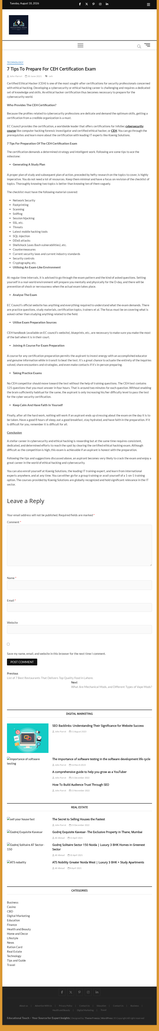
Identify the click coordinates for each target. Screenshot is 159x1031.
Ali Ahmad (59, 838)
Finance (12, 924)
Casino (11, 907)
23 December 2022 (80, 825)
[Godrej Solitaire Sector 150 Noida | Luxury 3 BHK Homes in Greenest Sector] (27, 847)
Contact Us (84, 1005)
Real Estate (14, 951)
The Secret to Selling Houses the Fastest (78, 819)
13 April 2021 (76, 838)
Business (12, 902)
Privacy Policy (65, 1005)
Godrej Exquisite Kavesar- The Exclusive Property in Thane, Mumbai (97, 832)
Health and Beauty (19, 929)
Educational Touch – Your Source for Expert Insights (38, 1018)
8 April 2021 (76, 868)
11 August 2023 (78, 731)
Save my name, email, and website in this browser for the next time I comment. (56, 653)
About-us (23, 1005)
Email (11, 600)
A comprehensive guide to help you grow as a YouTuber (89, 772)
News (10, 942)
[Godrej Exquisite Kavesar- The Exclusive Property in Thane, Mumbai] (27, 832)
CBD (10, 911)
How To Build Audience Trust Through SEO (80, 784)
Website (12, 622)
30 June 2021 (34, 76)
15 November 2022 (80, 790)
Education (13, 920)
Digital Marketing (18, 915)
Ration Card (14, 947)
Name (11, 578)
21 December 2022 (80, 777)
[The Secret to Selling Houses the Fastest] (27, 819)
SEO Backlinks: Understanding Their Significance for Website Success (98, 726)
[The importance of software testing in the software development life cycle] (27, 761)
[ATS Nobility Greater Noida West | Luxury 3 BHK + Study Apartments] (27, 862)
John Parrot (15, 76)
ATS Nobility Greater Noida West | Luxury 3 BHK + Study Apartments (98, 862)
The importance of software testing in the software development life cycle (101, 759)
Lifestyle (12, 938)
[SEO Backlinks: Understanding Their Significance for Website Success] (27, 738)
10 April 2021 (76, 855)
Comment (14, 522)
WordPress (106, 1018)
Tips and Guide (16, 960)
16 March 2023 (78, 765)
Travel (11, 965)
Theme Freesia (92, 1018)
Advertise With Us (43, 1005)
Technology (15, 62)
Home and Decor (17, 933)
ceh (51, 76)
